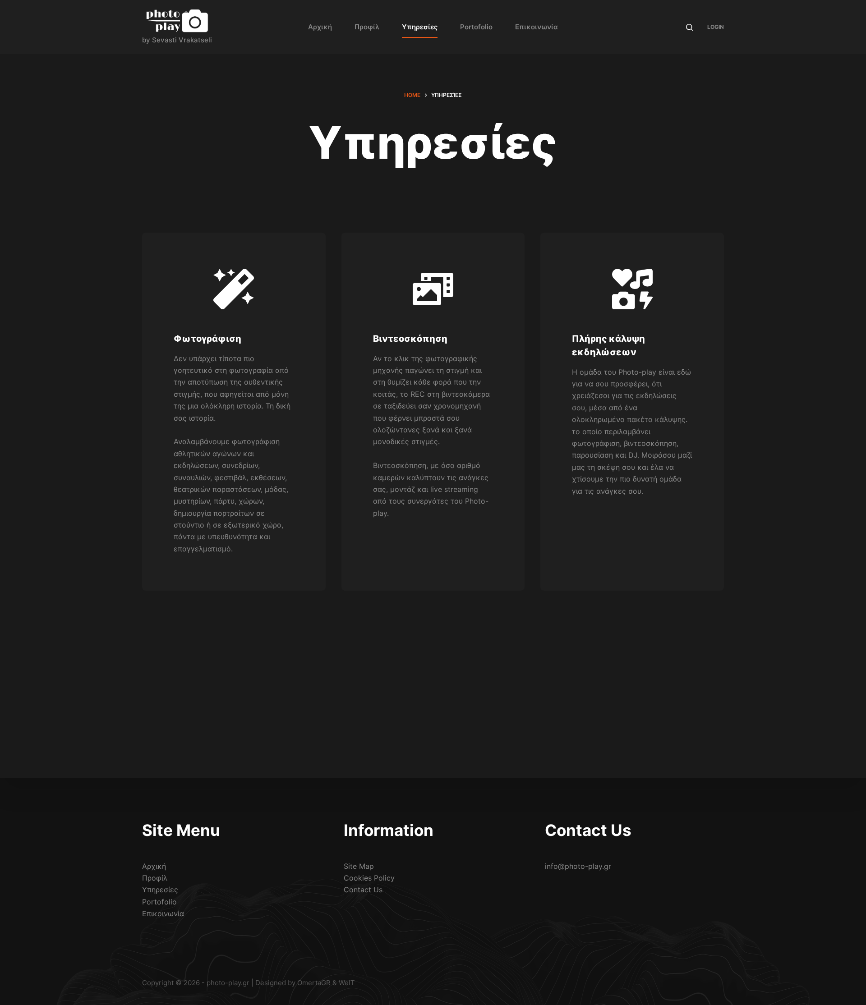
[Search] (689, 27)
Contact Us (363, 889)
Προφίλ (367, 27)
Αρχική (320, 27)
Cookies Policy (369, 877)
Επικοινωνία (536, 27)
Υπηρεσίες (420, 27)
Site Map (359, 866)
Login (715, 26)
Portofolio (476, 27)
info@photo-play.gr (578, 866)
